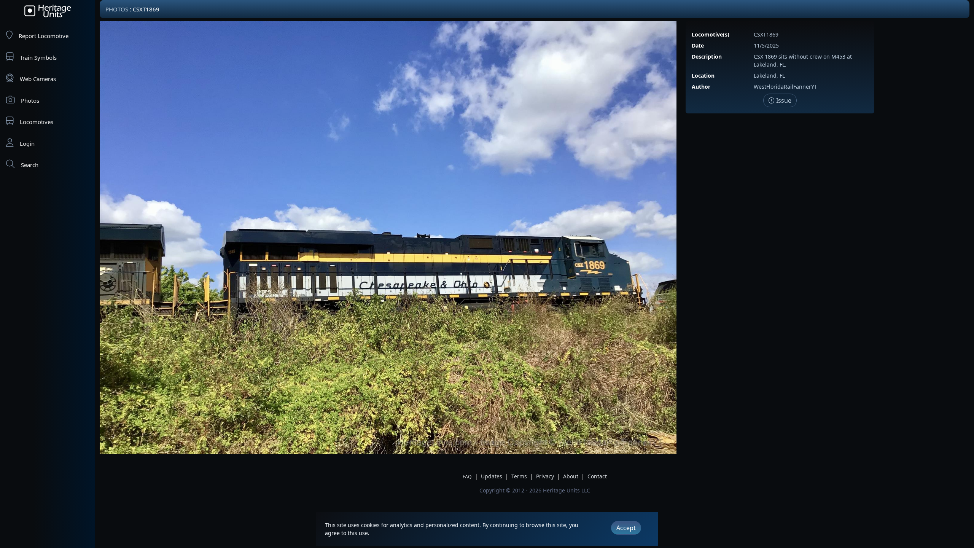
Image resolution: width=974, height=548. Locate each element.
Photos (30, 100)
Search (29, 165)
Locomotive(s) (710, 34)
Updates (491, 476)
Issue (783, 100)
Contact (597, 476)
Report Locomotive (43, 36)
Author (701, 86)
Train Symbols (38, 57)
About (570, 476)
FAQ (467, 476)
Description (707, 56)
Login (27, 143)
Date (698, 45)
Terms (519, 476)
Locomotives (36, 122)
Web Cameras (38, 79)
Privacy (545, 476)
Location (703, 75)
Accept (626, 528)
